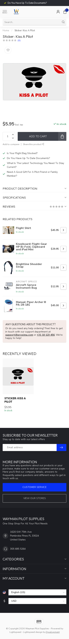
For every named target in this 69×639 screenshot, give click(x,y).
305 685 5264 (18, 548)
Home (6, 30)
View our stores (34, 498)
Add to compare (11, 144)
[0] (65, 11)
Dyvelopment (53, 632)
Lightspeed (15, 632)
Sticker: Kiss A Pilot (25, 30)
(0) (19, 40)
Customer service (34, 487)
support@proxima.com (19, 335)
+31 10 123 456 (46, 335)
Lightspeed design (32, 632)
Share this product (32, 144)
